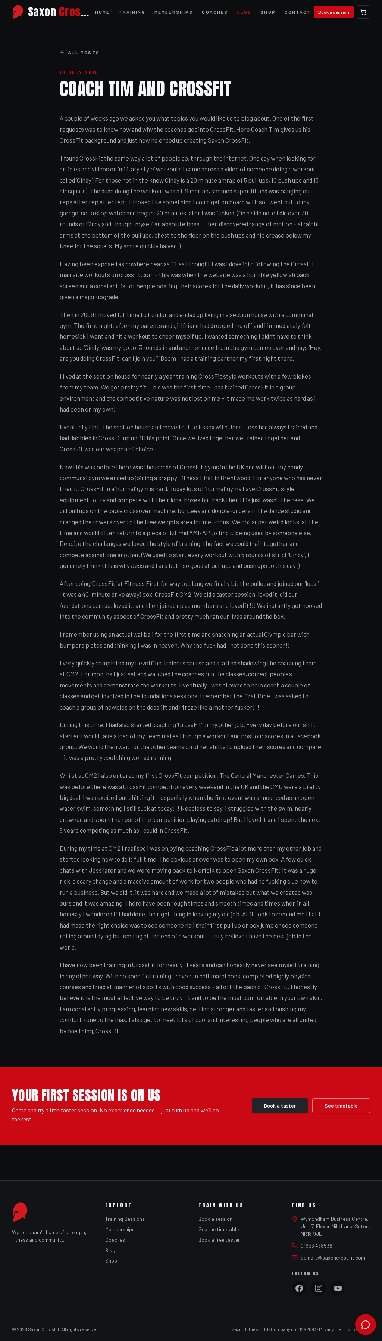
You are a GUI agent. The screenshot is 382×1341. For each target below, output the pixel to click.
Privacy (326, 1329)
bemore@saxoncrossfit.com (333, 1257)
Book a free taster (219, 1239)
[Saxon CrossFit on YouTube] (338, 1288)
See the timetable (218, 1229)
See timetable (341, 1105)
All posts (84, 52)
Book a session (333, 12)
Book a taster (280, 1105)
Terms (343, 1329)
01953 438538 (316, 1245)
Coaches (215, 12)
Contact (298, 12)
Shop (268, 12)
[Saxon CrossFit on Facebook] (299, 1288)
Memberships (173, 12)
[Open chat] (365, 1324)
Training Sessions (125, 1219)
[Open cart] (363, 12)
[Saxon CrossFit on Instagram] (318, 1288)
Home (102, 12)
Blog (244, 12)
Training (132, 12)
